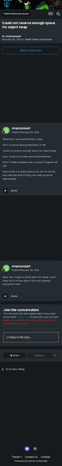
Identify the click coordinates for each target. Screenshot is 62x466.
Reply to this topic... (20, 337)
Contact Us (31, 456)
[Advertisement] (31, 88)
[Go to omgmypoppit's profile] (6, 130)
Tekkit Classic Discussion (38, 39)
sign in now (23, 317)
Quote (14, 190)
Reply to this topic (31, 50)
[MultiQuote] (5, 190)
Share (15, 355)
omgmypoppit (13, 36)
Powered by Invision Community (31, 461)
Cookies (45, 456)
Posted (25, 132)
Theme (16, 456)
